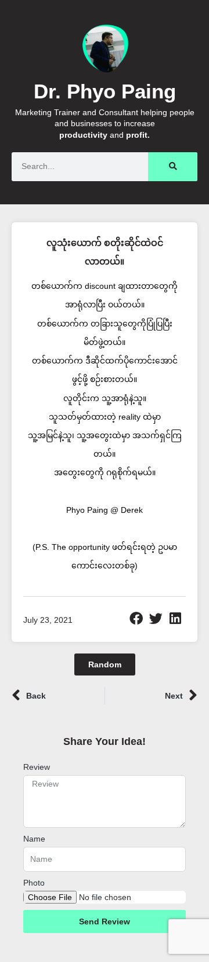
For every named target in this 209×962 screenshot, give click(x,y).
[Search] (172, 166)
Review (36, 767)
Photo (34, 882)
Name (34, 838)
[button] (136, 618)
